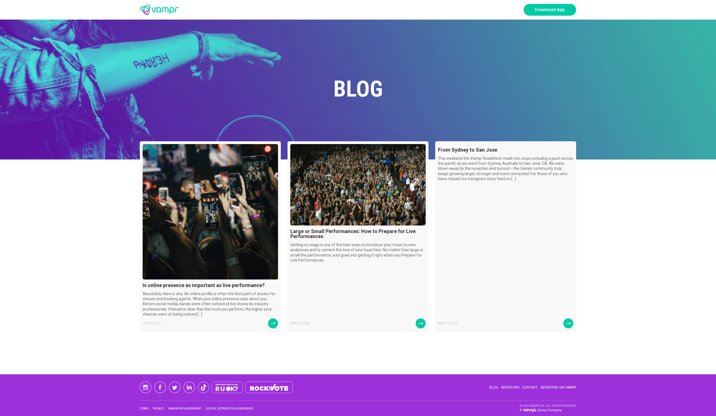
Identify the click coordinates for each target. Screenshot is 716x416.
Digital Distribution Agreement (229, 408)
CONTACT (530, 387)
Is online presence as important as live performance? (204, 285)
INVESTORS (510, 387)
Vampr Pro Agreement (184, 408)
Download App (550, 9)
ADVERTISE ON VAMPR (558, 387)
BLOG (493, 387)
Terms (144, 408)
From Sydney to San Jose (467, 150)
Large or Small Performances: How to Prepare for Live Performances (353, 233)
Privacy (158, 408)
